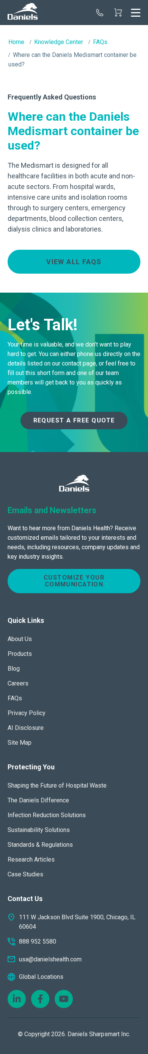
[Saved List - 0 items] (118, 12)
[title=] (23, 12)
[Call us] (99, 12)
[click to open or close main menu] (135, 12)
